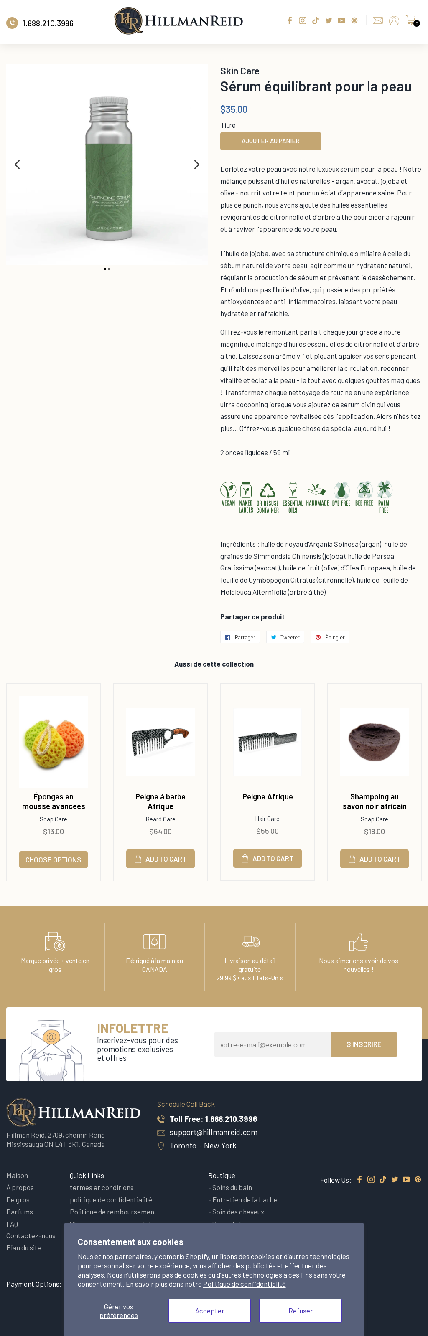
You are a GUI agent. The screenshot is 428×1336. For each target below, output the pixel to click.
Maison (17, 1175)
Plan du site (23, 1247)
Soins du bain (232, 1187)
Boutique (221, 1175)
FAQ (12, 1223)
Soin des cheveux (238, 1211)
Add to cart (165, 858)
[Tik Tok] (383, 1180)
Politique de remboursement (113, 1211)
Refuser (300, 1310)
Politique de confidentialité (244, 1284)
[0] (410, 22)
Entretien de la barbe (245, 1199)
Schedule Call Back (186, 1104)
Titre (228, 125)
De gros (18, 1199)
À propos (20, 1187)
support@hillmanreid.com (213, 1132)
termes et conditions (102, 1187)
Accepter (209, 1310)
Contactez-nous (31, 1235)
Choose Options (53, 859)
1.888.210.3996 (231, 1118)
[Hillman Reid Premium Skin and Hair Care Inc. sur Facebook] (359, 1180)
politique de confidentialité (111, 1199)
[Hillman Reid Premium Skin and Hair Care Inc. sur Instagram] (371, 1180)
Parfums (19, 1211)
